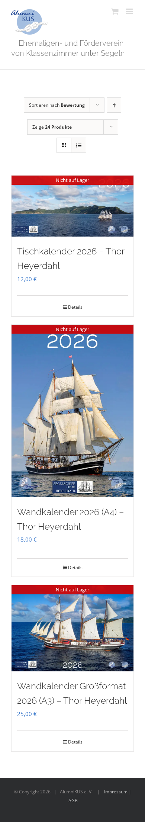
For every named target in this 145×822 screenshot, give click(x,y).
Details (75, 307)
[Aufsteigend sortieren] (114, 105)
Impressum (116, 792)
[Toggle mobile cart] (115, 11)
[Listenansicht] (78, 145)
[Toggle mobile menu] (130, 11)
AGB (73, 800)
